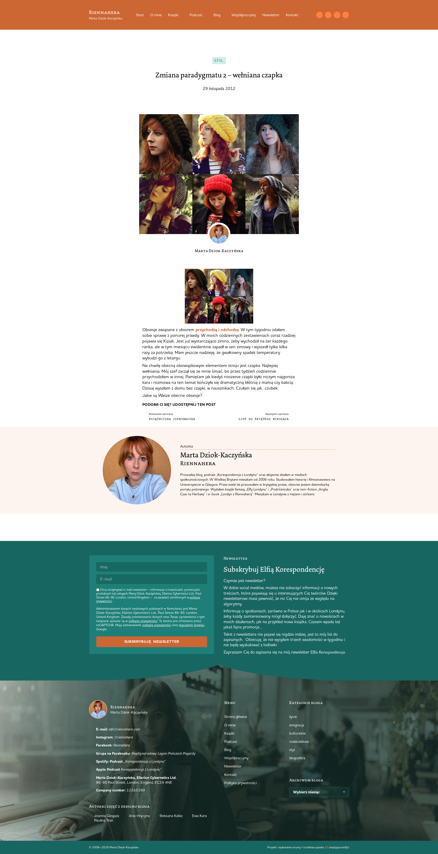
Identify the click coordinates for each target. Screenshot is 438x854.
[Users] (345, 15)
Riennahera (104, 12)
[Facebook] (337, 15)
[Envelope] (319, 15)
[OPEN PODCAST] (205, 14)
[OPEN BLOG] (223, 14)
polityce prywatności (143, 621)
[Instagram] (328, 15)
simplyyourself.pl (339, 847)
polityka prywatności (156, 625)
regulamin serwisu (191, 625)
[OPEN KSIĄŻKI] (181, 14)
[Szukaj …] (310, 15)
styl (218, 60)
